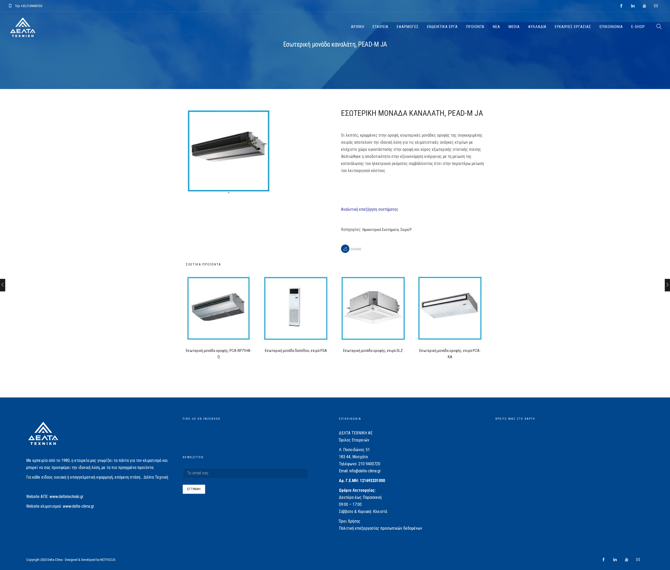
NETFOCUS (107, 560)
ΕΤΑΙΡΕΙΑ (380, 26)
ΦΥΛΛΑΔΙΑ (537, 26)
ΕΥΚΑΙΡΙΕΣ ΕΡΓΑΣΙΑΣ (573, 26)
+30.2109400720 (31, 6)
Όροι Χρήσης (349, 521)
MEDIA (514, 26)
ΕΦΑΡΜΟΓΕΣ (408, 26)
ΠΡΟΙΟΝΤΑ (475, 26)
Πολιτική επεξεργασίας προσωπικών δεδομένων (380, 528)
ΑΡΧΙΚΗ (357, 26)
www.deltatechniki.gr (66, 496)
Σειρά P (406, 230)
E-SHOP (638, 26)
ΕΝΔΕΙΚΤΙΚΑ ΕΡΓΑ (442, 26)
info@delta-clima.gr (365, 470)
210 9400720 (369, 463)
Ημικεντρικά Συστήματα (380, 230)
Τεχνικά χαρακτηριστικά (361, 189)
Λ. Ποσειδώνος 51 (354, 449)
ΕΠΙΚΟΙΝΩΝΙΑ (611, 26)
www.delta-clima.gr (78, 506)
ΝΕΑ (496, 26)
